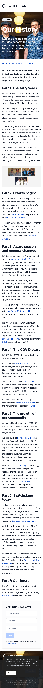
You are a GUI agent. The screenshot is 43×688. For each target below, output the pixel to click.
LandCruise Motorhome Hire (19, 311)
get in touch (7, 596)
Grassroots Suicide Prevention (24, 259)
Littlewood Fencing (10, 339)
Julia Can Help (29, 381)
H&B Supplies (18, 214)
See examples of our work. (24, 521)
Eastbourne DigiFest (26, 438)
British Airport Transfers (16, 217)
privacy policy (11, 643)
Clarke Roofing (19, 465)
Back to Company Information (19, 63)
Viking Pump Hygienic (25, 403)
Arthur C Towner (23, 481)
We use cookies (12, 659)
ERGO (4, 342)
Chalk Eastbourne (22, 363)
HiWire (32, 406)
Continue (11, 673)
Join (10, 636)
